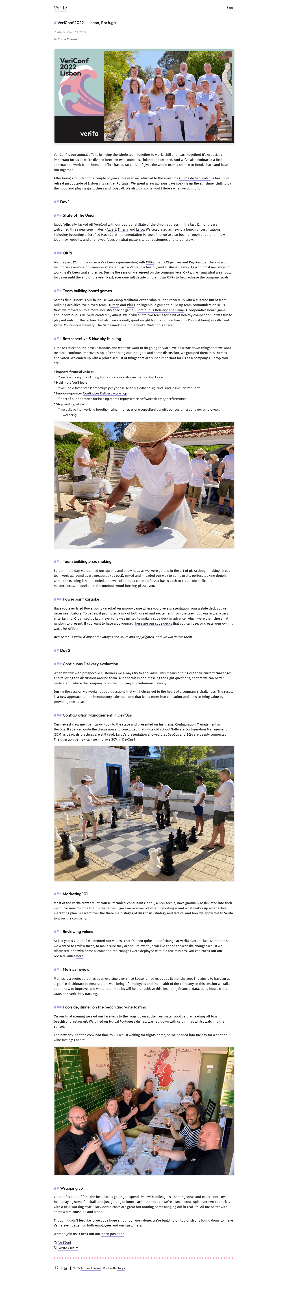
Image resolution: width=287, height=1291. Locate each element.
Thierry (123, 229)
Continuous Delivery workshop (105, 393)
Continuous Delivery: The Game (160, 310)
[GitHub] (56, 1268)
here (79, 956)
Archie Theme (90, 1268)
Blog (229, 7)
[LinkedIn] (65, 1268)
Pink (130, 305)
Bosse (139, 979)
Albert (111, 229)
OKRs (150, 262)
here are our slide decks (153, 623)
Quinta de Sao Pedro (195, 178)
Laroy (140, 229)
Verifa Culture (68, 1248)
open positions (112, 1234)
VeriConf (64, 1242)
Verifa (60, 7)
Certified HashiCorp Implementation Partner (120, 235)
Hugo (121, 1268)
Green (114, 305)
